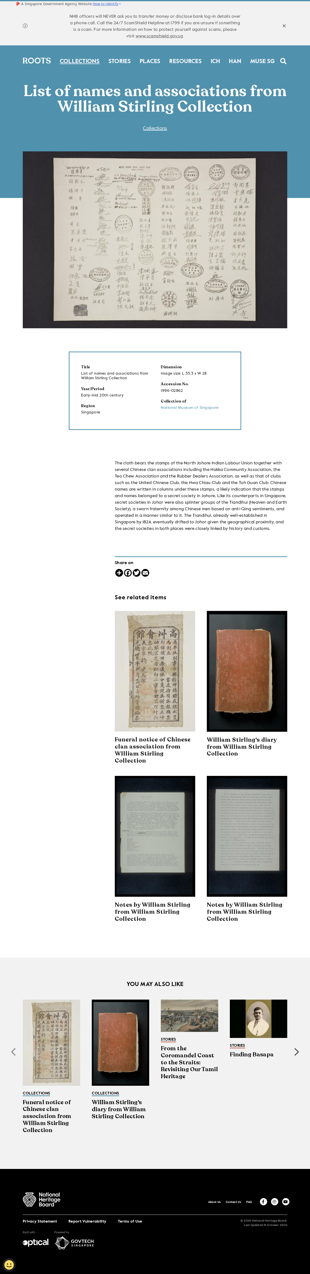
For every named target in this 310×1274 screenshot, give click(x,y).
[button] (297, 1052)
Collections (80, 60)
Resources (185, 60)
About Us (214, 1202)
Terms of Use (130, 1222)
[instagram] (274, 1201)
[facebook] (263, 1201)
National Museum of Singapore (189, 408)
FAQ (249, 1202)
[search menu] (283, 58)
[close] (284, 26)
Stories (119, 60)
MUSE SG (262, 60)
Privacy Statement (40, 1222)
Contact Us (233, 1202)
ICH (215, 60)
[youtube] (285, 1201)
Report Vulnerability (87, 1222)
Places (150, 60)
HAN (235, 60)
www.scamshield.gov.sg (159, 36)
